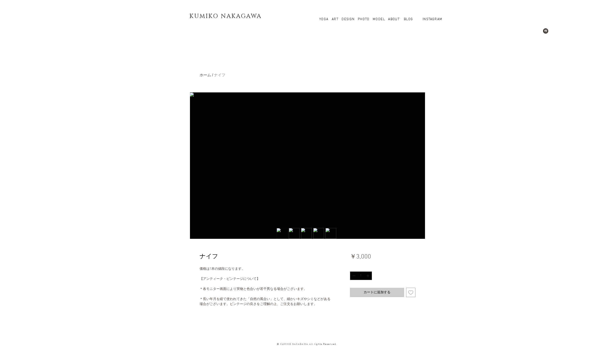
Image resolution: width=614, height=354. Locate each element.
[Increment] (368, 276)
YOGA (325, 19)
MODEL (379, 19)
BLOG (408, 19)
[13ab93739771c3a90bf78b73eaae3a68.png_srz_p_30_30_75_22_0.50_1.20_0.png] (545, 31)
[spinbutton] (361, 276)
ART (336, 19)
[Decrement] (353, 276)
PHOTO (364, 19)
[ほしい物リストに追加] (410, 292)
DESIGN (348, 19)
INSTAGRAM (432, 19)
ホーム (205, 75)
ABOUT (394, 19)
